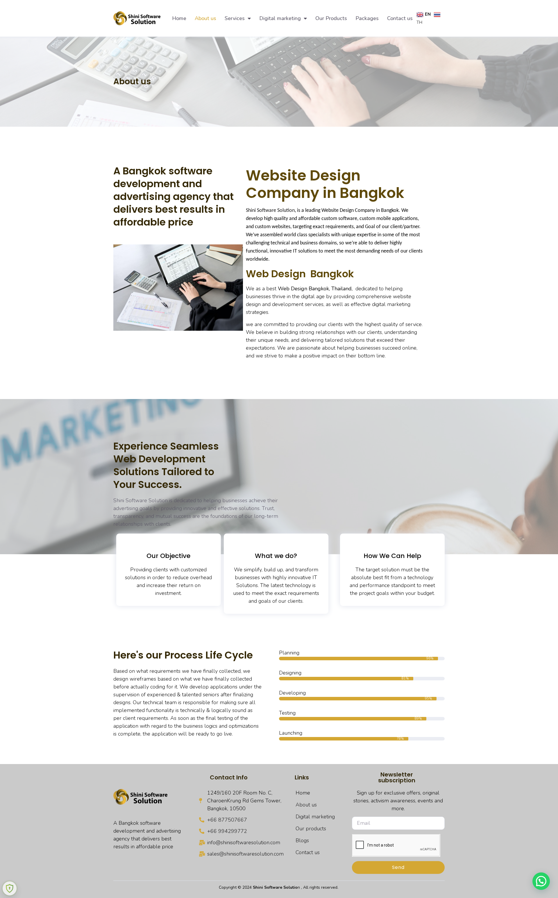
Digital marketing (280, 18)
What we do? (276, 555)
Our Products (331, 18)
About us (205, 18)
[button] (541, 881)
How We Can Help (392, 555)
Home (179, 18)
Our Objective (168, 555)
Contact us (400, 18)
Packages (367, 18)
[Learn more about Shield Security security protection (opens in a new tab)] (9, 888)
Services (235, 18)
